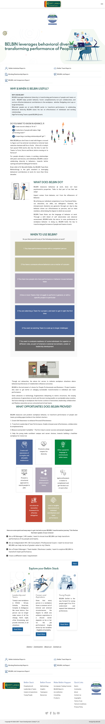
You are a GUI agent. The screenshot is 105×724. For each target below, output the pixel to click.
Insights (42, 689)
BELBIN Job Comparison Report (19, 80)
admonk (97, 721)
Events (29, 647)
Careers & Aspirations (30, 692)
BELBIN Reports (58, 689)
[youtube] (58, 713)
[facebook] (50, 713)
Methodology (44, 686)
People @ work (28, 686)
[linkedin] (54, 713)
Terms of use (78, 701)
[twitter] (47, 713)
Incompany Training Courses (62, 686)
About (76, 692)
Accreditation (58, 692)
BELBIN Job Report (63, 74)
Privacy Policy (78, 707)
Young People (28, 695)
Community (38, 647)
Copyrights (77, 698)
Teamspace (43, 692)
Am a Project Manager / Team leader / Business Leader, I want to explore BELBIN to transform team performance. (41, 550)
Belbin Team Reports (64, 68)
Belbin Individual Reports (16, 68)
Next (75, 564)
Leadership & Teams (30, 689)
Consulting (57, 695)
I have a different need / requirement (23, 556)
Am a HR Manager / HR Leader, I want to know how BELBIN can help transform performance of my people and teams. (39, 537)
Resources (43, 695)
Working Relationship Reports (18, 74)
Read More (18, 629)
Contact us (57, 647)
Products (57, 698)
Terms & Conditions (80, 704)
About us (47, 647)
